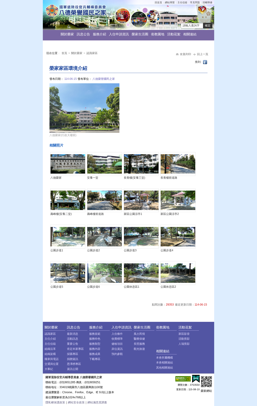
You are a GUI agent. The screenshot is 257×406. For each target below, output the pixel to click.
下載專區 (94, 359)
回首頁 (158, 2)
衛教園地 (157, 34)
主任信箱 (182, 2)
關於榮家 (67, 34)
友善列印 (186, 54)
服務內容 (94, 348)
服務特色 (94, 338)
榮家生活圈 (140, 34)
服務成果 (94, 353)
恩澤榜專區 (74, 363)
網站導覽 (170, 2)
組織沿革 (50, 348)
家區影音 (184, 333)
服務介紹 (99, 34)
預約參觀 (117, 353)
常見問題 (195, 2)
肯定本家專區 (75, 348)
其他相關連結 (164, 367)
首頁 (65, 53)
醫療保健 (139, 338)
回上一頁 (202, 54)
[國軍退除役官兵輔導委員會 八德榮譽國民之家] (76, 10)
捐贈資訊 (72, 359)
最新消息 (72, 333)
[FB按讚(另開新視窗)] (205, 61)
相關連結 (190, 34)
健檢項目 (117, 343)
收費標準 (117, 338)
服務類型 (94, 343)
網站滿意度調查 (97, 402)
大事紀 (49, 369)
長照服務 (139, 343)
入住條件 (117, 333)
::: (47, 53)
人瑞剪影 (184, 343)
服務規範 (94, 333)
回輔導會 (207, 2)
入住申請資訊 (119, 34)
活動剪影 (184, 338)
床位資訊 (117, 348)
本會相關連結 (164, 362)
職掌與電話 (52, 359)
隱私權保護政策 (55, 402)
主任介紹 (50, 338)
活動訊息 (72, 338)
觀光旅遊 (139, 348)
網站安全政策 (76, 402)
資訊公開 (72, 369)
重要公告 (72, 343)
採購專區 (72, 353)
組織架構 (50, 353)
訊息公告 (83, 34)
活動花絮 (173, 34)
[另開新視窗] (183, 378)
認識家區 (92, 53)
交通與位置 (52, 363)
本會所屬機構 (164, 357)
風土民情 (139, 333)
